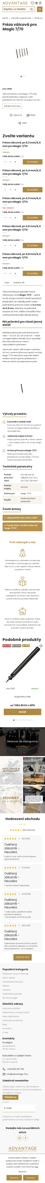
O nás (5, 1032)
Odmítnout (14, 1178)
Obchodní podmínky (12, 1020)
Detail (22, 711)
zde (36, 1167)
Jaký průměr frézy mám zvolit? (22, 517)
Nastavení (22, 1172)
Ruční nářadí (8, 977)
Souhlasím (31, 1178)
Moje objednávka (10, 1016)
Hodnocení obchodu (22, 819)
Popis (7, 282)
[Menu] (39, 9)
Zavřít (33, 127)
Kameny (6, 989)
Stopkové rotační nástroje (15, 973)
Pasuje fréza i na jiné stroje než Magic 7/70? (21, 527)
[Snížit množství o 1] (5, 161)
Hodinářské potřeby (12, 993)
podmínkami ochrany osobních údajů (20, 1119)
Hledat (31, 9)
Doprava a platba (11, 1008)
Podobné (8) (18, 282)
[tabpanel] (22, 53)
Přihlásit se (10, 1097)
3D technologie (9, 997)
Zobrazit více (22, 957)
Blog (4, 1024)
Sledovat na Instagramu (22, 741)
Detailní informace (12, 106)
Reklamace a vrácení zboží (15, 1012)
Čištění (5, 985)
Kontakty (7, 1028)
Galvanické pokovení (12, 981)
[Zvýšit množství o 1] (15, 161)
